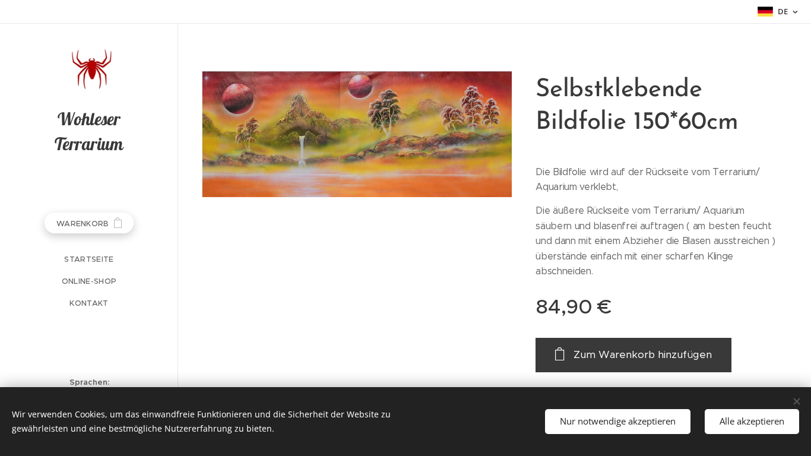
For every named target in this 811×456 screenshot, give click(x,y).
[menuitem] (89, 259)
